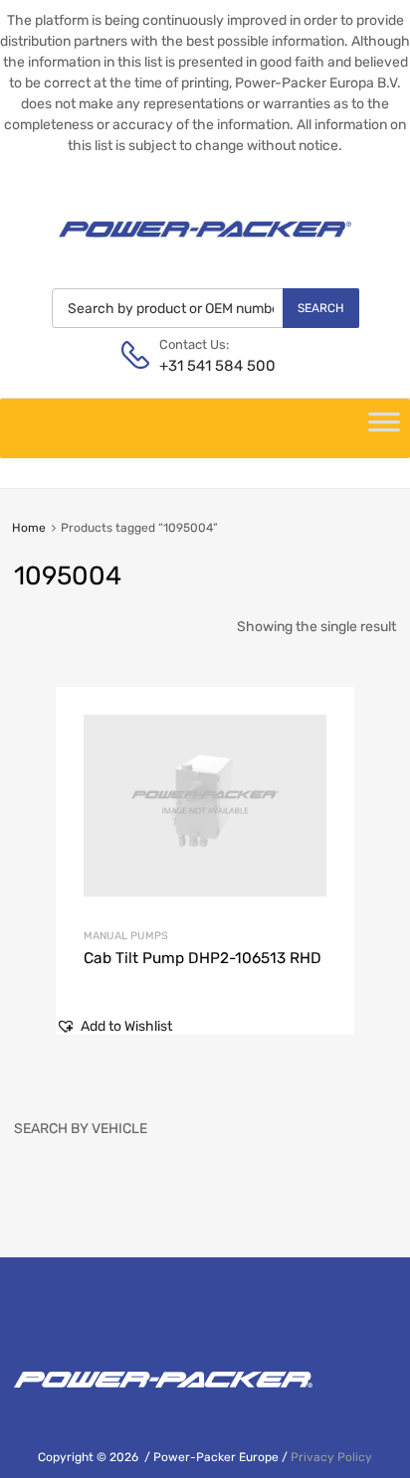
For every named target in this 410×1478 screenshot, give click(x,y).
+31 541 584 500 (208, 366)
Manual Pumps (126, 935)
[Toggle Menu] (384, 428)
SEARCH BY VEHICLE (80, 1128)
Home (29, 528)
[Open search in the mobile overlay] (205, 308)
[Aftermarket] (205, 244)
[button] (114, 1026)
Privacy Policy (331, 1457)
